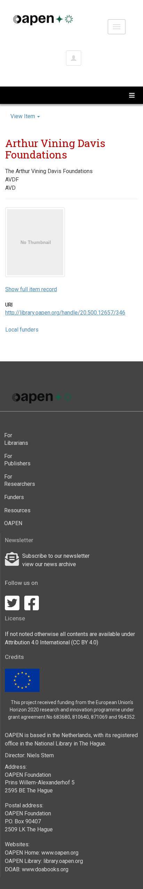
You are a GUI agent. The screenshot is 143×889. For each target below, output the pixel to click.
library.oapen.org (63, 861)
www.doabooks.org (45, 869)
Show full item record (31, 289)
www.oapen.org (59, 852)
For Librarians (16, 439)
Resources (17, 510)
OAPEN (13, 523)
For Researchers (17, 480)
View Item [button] (23, 116)
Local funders (22, 329)
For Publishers (17, 460)
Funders (14, 497)
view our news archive (49, 564)
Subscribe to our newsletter (56, 556)
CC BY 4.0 (84, 642)
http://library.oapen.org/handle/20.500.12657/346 (65, 312)
